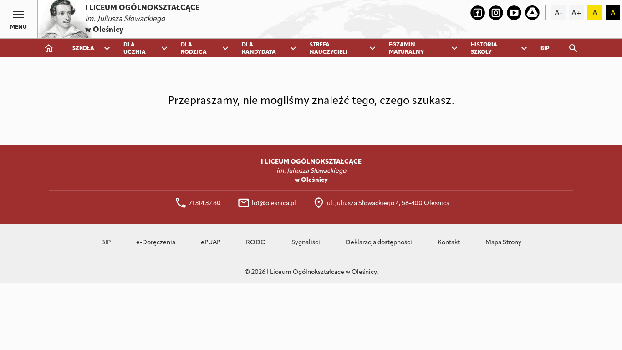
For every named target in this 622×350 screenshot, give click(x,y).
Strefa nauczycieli (328, 48)
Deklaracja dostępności (379, 242)
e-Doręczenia (155, 242)
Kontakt (449, 242)
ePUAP (210, 242)
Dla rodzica (194, 48)
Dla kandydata (259, 48)
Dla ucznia (134, 48)
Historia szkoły (484, 48)
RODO (256, 242)
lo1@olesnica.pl (274, 203)
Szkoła (83, 48)
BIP (545, 48)
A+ (576, 13)
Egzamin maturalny (406, 48)
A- (558, 13)
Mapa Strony (503, 242)
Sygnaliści (305, 242)
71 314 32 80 (205, 203)
